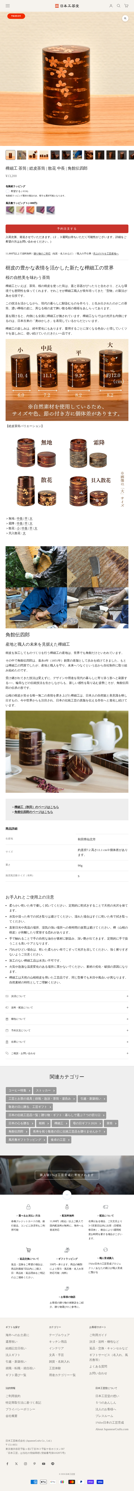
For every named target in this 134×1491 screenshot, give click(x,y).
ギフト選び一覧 (16, 1375)
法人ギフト (13, 1355)
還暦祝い (11, 1341)
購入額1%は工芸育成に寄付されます (67, 1175)
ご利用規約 (13, 1396)
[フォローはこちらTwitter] (16, 1463)
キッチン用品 (58, 1341)
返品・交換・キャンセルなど (108, 1348)
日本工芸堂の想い (107, 1396)
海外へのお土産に (17, 1335)
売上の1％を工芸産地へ (105, 253)
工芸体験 (55, 1368)
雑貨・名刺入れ (59, 1361)
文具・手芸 (56, 1355)
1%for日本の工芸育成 (109, 1422)
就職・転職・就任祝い (20, 1368)
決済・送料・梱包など (104, 1341)
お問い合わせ (98, 1373)
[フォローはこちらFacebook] (7, 1463)
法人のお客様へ (105, 1409)
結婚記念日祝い (16, 1348)
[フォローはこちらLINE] (52, 1463)
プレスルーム (104, 1416)
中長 (20, 518)
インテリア (56, 1348)
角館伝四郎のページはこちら (33, 812)
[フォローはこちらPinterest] (34, 1463)
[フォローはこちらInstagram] (25, 1463)
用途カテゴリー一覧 (62, 1375)
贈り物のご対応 (42, 253)
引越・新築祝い (16, 1361)
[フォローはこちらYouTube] (43, 1463)
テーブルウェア (59, 1335)
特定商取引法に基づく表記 (23, 1402)
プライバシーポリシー (20, 1409)
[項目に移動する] (10, 155)
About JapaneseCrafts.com (111, 1429)
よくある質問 (98, 1366)
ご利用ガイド (98, 1335)
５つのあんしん (105, 1402)
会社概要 (11, 1416)
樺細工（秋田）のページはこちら (36, 807)
